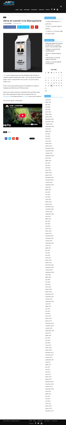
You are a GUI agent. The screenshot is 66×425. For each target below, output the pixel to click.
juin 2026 (47, 104)
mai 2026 (47, 107)
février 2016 (48, 406)
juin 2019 (47, 308)
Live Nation (25, 96)
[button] (61, 6)
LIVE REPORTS (34, 9)
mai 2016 (47, 398)
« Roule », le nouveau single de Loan (53, 54)
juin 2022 (47, 221)
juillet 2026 (48, 102)
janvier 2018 (48, 350)
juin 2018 (47, 338)
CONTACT (47, 9)
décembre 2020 (49, 265)
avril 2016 (47, 401)
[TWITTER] (54, 9)
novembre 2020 (49, 267)
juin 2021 (47, 250)
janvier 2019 (48, 321)
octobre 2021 (48, 240)
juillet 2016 (48, 394)
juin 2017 (47, 367)
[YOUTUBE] (57, 9)
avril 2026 (47, 109)
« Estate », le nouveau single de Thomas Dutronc (53, 62)
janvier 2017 (48, 379)
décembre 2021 (49, 236)
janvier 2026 (48, 116)
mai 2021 (47, 253)
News (5, 17)
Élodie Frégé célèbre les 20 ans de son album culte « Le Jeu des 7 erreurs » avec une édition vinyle (53, 45)
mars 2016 (48, 403)
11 (48, 80)
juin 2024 (47, 163)
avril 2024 (47, 168)
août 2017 (48, 362)
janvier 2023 (48, 204)
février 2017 (48, 377)
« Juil (46, 91)
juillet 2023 (48, 189)
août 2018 (48, 333)
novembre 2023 (49, 180)
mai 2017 (47, 369)
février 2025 (48, 143)
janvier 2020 (48, 291)
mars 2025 (48, 141)
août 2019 (48, 304)
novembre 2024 (49, 150)
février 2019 (48, 318)
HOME (17, 9)
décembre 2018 (49, 323)
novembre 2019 (49, 296)
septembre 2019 (49, 301)
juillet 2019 (48, 306)
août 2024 (48, 158)
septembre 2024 (49, 155)
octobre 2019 (48, 299)
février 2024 (48, 172)
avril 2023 (47, 197)
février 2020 (48, 289)
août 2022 (48, 216)
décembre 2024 (49, 148)
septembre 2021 (49, 243)
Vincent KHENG (8, 23)
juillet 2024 (48, 160)
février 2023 (48, 202)
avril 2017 (47, 372)
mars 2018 (48, 345)
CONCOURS (41, 9)
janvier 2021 (48, 262)
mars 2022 (48, 228)
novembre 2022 (49, 209)
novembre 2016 (49, 384)
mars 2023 (48, 199)
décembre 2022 (49, 206)
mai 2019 (47, 311)
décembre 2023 (49, 177)
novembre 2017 (49, 355)
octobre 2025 (48, 124)
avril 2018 (47, 342)
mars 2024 (48, 170)
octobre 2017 (48, 357)
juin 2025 (47, 133)
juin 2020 (47, 279)
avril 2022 (47, 226)
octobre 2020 (48, 270)
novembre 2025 (49, 121)
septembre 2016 (49, 389)
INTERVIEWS (27, 9)
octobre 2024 (48, 153)
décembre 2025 (49, 119)
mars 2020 (48, 287)
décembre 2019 (49, 294)
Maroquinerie (6, 96)
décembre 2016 (49, 381)
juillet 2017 (48, 364)
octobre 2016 (48, 386)
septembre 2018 (49, 330)
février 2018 (48, 347)
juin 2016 (47, 396)
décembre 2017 (49, 352)
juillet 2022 (48, 219)
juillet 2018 (48, 335)
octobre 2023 (48, 182)
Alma (4, 75)
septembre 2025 (49, 126)
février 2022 (48, 231)
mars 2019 (48, 316)
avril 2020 (47, 284)
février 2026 (48, 114)
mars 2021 (48, 257)
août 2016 (48, 391)
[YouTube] (41, 423)
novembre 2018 (49, 325)
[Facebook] (35, 423)
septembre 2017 (49, 360)
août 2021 (48, 245)
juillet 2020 (48, 277)
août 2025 (48, 129)
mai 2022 (47, 223)
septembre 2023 (49, 185)
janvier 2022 (48, 233)
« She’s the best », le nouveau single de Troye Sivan (52, 58)
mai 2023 (47, 194)
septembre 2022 (49, 214)
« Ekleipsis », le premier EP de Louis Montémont (52, 50)
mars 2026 (48, 112)
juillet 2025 (48, 131)
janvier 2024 (48, 175)
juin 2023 (47, 192)
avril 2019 (47, 313)
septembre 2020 (49, 272)
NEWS (21, 9)
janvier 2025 (48, 146)
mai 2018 (47, 340)
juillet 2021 (48, 248)
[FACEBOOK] (52, 9)
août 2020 (48, 274)
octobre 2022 (48, 211)
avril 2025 (47, 138)
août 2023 (48, 187)
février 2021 (48, 260)
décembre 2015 (49, 411)
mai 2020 (47, 282)
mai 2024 (47, 165)
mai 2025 (47, 136)
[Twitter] (38, 423)
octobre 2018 (48, 328)
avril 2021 (47, 255)
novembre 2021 (49, 238)
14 (56, 80)
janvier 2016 (48, 408)
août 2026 (48, 99)
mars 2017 (48, 374)
